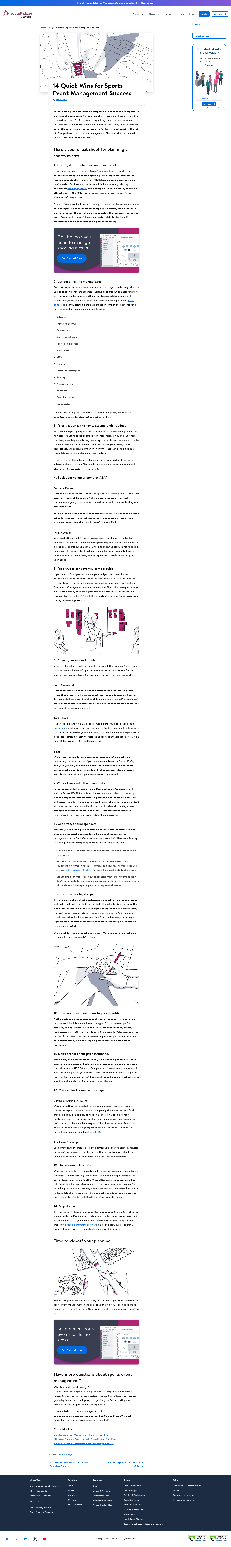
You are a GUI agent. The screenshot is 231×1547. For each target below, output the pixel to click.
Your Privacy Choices (133, 1519)
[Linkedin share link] (25, 1538)
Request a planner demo (184, 1499)
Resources (154, 13)
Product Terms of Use (133, 1504)
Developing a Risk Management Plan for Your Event (82, 1434)
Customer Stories (101, 1495)
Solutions (138, 13)
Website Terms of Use (133, 1509)
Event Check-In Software (41, 1512)
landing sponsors (77, 188)
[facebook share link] (7, 1538)
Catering (72, 1499)
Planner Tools (36, 1501)
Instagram (59, 728)
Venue (71, 1490)
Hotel (70, 1485)
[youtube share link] (44, 1538)
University (72, 1495)
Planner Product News (103, 1505)
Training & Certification (134, 1495)
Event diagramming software (81, 1224)
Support (170, 13)
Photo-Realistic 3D (39, 1490)
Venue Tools (35, 1480)
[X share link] (35, 1538)
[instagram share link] (16, 1538)
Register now (147, 2)
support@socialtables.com (150, 1523)
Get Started (220, 14)
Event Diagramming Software (44, 1485)
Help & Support (131, 1490)
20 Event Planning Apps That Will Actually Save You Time (85, 1439)
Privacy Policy (130, 1514)
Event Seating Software (41, 1507)
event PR (95, 1132)
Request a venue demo (183, 1495)
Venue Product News (102, 1500)
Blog (95, 1485)
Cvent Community (132, 1485)
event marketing (119, 674)
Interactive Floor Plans (40, 1495)
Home (43, 27)
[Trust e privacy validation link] (197, 1538)
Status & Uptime (131, 1499)
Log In (204, 14)
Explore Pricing (189, 13)
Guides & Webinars (101, 1490)
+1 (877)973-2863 (192, 1485)
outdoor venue (111, 513)
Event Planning (64, 1454)
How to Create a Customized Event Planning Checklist (84, 1443)
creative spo (69, 870)
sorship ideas (84, 870)
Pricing (176, 1490)
